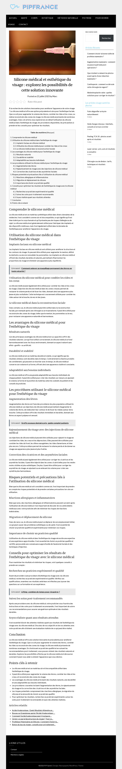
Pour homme (102, 18)
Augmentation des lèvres (24, 166)
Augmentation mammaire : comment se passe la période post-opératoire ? (101, 65)
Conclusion (15, 200)
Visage (11, 24)
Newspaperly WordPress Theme (71, 766)
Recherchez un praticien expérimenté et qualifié (33, 191)
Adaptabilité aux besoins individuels (29, 160)
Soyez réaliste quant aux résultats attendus (32, 197)
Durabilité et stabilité (23, 157)
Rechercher (91, 32)
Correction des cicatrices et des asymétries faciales (35, 172)
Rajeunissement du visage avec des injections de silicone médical (40, 169)
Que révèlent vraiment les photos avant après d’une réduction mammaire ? (100, 76)
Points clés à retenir (19, 203)
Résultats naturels (22, 154)
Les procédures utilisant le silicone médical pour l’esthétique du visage (38, 163)
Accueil (13, 18)
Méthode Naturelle (68, 18)
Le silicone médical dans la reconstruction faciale (34, 149)
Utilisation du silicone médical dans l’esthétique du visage (33, 140)
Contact (23, 24)
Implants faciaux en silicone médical (29, 143)
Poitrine (86, 18)
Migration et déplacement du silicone (29, 180)
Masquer (50, 133)
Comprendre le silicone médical (23, 137)
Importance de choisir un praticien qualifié (31, 183)
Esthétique (47, 18)
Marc (55, 96)
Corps (34, 18)
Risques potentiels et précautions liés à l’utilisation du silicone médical (39, 174)
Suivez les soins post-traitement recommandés (33, 194)
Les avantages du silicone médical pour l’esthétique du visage (35, 152)
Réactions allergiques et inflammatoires (30, 177)
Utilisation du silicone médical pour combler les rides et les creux (40, 146)
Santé (24, 18)
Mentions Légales (17, 755)
